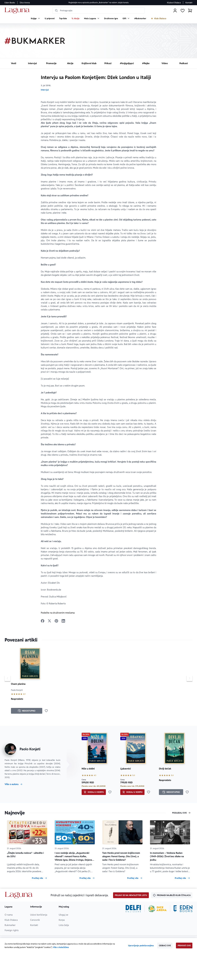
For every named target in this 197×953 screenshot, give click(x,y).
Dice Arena (25, 2)
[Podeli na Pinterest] (56, 621)
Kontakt (188, 2)
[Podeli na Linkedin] (63, 621)
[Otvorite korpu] (190, 10)
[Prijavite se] (175, 10)
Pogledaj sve (179, 813)
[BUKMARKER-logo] (35, 41)
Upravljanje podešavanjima (141, 945)
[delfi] (133, 908)
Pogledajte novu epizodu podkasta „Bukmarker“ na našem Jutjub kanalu (99, 2)
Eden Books (10, 2)
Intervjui (45, 89)
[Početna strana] (18, 11)
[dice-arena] (157, 908)
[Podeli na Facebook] (42, 621)
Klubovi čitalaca (174, 2)
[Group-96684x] (183, 908)
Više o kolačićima (61, 947)
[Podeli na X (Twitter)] (49, 621)
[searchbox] (98, 10)
